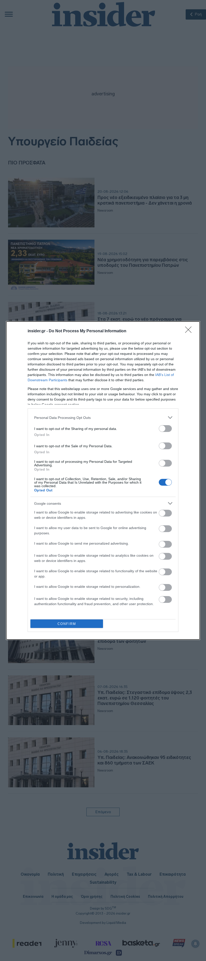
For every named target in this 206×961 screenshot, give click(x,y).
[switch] (165, 428)
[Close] (190, 331)
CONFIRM (67, 624)
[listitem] (103, 417)
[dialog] (103, 480)
